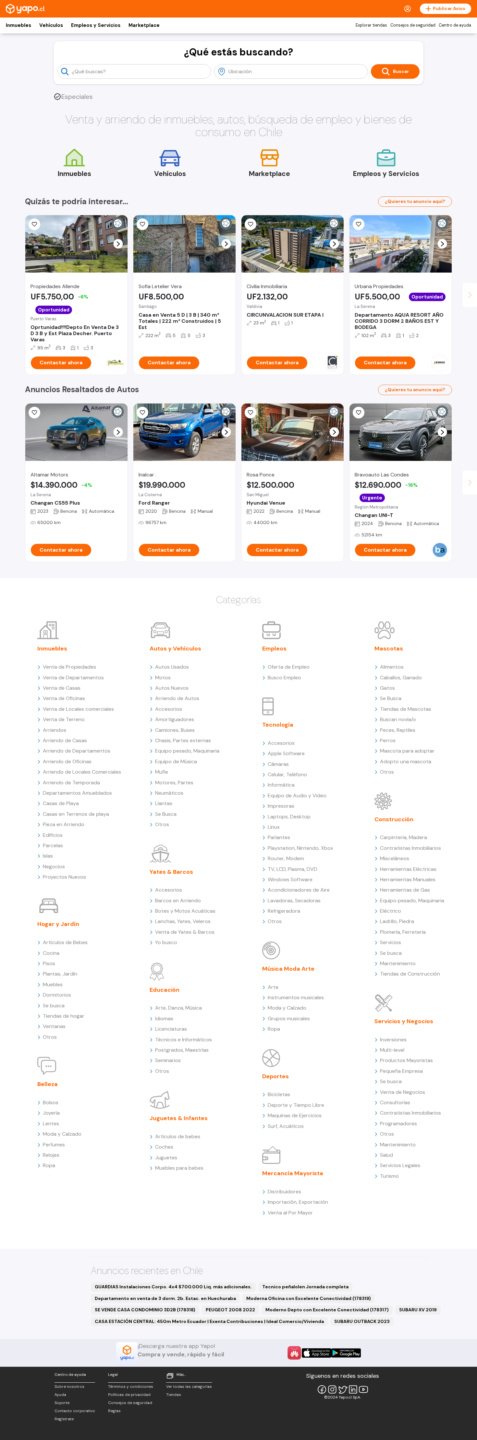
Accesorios (168, 709)
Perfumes (54, 1144)
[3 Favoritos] (34, 224)
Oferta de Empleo (289, 666)
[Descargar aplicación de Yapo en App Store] (316, 1353)
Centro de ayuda (455, 25)
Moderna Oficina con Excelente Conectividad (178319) (308, 1298)
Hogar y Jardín (58, 924)
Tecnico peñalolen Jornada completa (305, 1287)
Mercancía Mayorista (292, 1173)
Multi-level (392, 1050)
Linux (274, 827)
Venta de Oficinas (64, 698)
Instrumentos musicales (296, 997)
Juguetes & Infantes (179, 1118)
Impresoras (281, 805)
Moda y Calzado (62, 1133)
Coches (164, 1146)
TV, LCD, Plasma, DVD (292, 869)
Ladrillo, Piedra (397, 921)
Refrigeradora (284, 910)
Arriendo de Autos (177, 698)
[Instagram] (332, 1389)
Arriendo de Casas (65, 740)
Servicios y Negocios (403, 1021)
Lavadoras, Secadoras (294, 900)
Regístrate (64, 1419)
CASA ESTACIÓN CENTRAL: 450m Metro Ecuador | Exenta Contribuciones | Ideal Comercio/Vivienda (209, 1321)
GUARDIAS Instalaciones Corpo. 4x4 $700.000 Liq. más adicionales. (173, 1287)
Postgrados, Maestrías (182, 1050)
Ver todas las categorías (189, 1386)
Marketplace (144, 25)
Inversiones (393, 1039)
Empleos (274, 648)
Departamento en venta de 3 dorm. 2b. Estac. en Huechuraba (165, 1298)
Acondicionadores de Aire (299, 889)
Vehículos (51, 25)
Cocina (51, 953)
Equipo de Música (176, 761)
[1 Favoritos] (142, 412)
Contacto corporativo (75, 1410)
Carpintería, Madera (403, 837)
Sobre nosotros (69, 1386)
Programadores (398, 1123)
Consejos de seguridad (412, 25)
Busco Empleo (284, 677)
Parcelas (53, 845)
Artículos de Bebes (65, 942)
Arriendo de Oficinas (67, 761)
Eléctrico (390, 910)
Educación (164, 990)
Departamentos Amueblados (77, 793)
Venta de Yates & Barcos (184, 932)
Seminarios (168, 1060)
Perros (388, 740)
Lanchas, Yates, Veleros (183, 921)
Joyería (51, 1112)
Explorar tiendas (371, 25)
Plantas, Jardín (60, 973)
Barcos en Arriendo (178, 900)
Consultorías (395, 1102)
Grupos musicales (289, 1018)
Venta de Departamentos (73, 677)
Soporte (62, 1402)
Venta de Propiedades (69, 666)
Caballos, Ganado (401, 677)
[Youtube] (363, 1389)
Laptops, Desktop (289, 816)
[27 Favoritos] (250, 224)
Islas (48, 855)
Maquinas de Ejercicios (295, 1115)
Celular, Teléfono (287, 774)
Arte (273, 987)
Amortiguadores (174, 719)
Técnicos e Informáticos (183, 1039)
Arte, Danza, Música (178, 1007)
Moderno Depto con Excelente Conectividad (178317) (327, 1310)
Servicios (390, 942)
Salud (386, 1155)
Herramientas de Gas (405, 889)
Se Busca (166, 814)
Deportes (275, 1076)
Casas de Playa (61, 803)
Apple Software (286, 753)
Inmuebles (18, 25)
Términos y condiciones (130, 1386)
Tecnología (277, 725)
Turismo (389, 1176)
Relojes (51, 1155)
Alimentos (392, 666)
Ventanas (54, 1026)
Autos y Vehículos (175, 648)
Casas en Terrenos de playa (76, 814)
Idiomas (164, 1018)
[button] (118, 244)
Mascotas (388, 648)
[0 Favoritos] (142, 224)
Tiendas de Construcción (410, 973)
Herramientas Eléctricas (408, 869)
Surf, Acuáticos (286, 1126)
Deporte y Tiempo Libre (296, 1105)
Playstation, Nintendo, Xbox (300, 848)
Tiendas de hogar (63, 1016)
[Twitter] (342, 1389)
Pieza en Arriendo (63, 824)
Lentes (51, 1123)
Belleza (47, 1084)
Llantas (163, 803)
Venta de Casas (61, 688)
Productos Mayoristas (406, 1060)
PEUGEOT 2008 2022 (230, 1310)
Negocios (54, 866)
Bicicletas (279, 1094)
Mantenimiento (398, 963)
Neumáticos (169, 793)
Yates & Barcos (171, 872)
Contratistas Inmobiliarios (410, 848)
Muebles (53, 984)
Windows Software (290, 879)
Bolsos (50, 1102)
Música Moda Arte (288, 969)
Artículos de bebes (177, 1136)
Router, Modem (286, 858)
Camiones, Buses (175, 730)
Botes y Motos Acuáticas (185, 910)
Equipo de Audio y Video (297, 795)
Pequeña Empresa (401, 1071)
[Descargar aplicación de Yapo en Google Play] (346, 1353)
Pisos (49, 963)
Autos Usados (172, 666)
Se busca (54, 1005)
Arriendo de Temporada (71, 782)
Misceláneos (394, 858)
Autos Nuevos (172, 688)
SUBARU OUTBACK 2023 (362, 1321)
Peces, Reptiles (397, 730)
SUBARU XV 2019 (418, 1310)
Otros (50, 1037)
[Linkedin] (353, 1389)
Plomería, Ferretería (403, 932)
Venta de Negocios (402, 1092)
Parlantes (279, 837)
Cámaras (278, 764)
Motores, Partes (174, 782)
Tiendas (173, 1394)
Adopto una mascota (405, 761)
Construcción (393, 819)
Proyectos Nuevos (64, 876)
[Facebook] (322, 1389)
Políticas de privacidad (129, 1394)
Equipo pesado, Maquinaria (187, 750)
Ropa (49, 1165)
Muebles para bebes (179, 1168)
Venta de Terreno (64, 719)
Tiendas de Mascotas (405, 709)
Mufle (161, 771)
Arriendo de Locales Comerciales (82, 771)
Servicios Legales (400, 1165)
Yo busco (166, 942)
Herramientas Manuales (407, 879)
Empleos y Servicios (95, 25)
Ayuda (60, 1394)
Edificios (53, 835)
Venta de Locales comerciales (78, 709)
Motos (163, 677)
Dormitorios (57, 994)
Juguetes (166, 1157)
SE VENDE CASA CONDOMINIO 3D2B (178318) (145, 1310)
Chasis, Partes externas (183, 740)
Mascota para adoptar (407, 750)
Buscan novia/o (398, 719)
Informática (281, 784)
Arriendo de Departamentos (76, 750)
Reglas (114, 1410)
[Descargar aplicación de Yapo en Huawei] (294, 1352)
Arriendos (54, 730)
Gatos (387, 688)
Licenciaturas (171, 1028)
